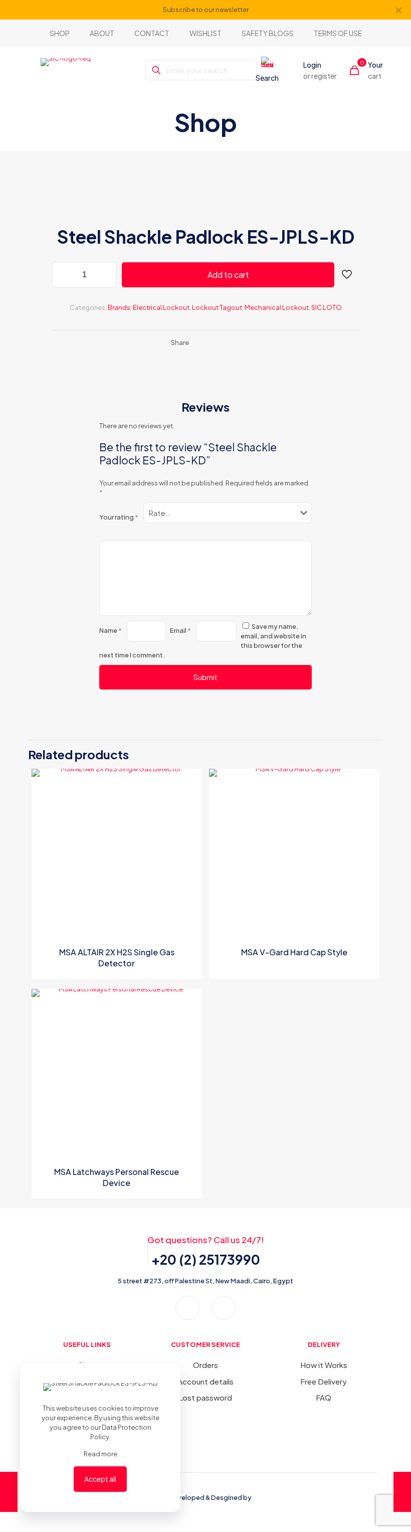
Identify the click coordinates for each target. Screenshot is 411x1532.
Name (110, 630)
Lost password (205, 1397)
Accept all (100, 1478)
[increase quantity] (105, 274)
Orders (205, 1365)
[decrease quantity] (63, 274)
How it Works (323, 1365)
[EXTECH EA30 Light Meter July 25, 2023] (9, 1492)
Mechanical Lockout (277, 307)
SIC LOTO (326, 307)
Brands (119, 307)
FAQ (323, 1397)
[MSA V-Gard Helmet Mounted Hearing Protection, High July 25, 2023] (402, 1492)
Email (180, 630)
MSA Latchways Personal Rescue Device (116, 1177)
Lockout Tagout (217, 307)
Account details (205, 1381)
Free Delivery (323, 1381)
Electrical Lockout (161, 307)
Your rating (118, 517)
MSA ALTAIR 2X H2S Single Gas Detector (116, 957)
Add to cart (228, 274)
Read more (100, 1454)
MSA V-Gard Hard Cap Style (294, 952)
